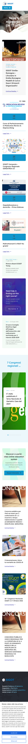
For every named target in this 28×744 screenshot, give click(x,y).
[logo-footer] (8, 679)
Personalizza (14, 737)
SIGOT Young (12, 259)
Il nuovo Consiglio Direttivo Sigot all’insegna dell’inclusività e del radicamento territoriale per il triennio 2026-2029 (13, 331)
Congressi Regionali (11, 67)
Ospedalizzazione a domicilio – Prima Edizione (13, 206)
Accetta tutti (14, 733)
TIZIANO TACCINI (10, 64)
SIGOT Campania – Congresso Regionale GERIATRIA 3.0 (11, 166)
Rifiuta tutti (14, 741)
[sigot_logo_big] (8, 2)
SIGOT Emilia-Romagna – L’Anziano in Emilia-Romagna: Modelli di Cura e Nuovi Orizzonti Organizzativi (13, 78)
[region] (14, 723)
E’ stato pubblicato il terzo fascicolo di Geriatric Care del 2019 (14, 399)
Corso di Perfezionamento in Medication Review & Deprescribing (13, 125)
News (7, 259)
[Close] (26, 703)
